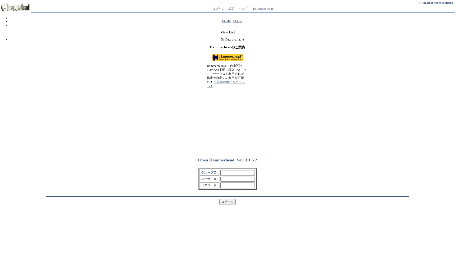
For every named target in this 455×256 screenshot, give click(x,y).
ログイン (218, 8)
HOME (226, 21)
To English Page (263, 8)
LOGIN (237, 21)
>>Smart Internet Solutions (436, 3)
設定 (231, 8)
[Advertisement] (227, 120)
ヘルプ (243, 8)
